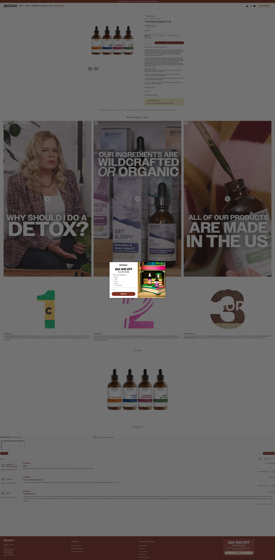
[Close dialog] (164, 263)
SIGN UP (124, 294)
